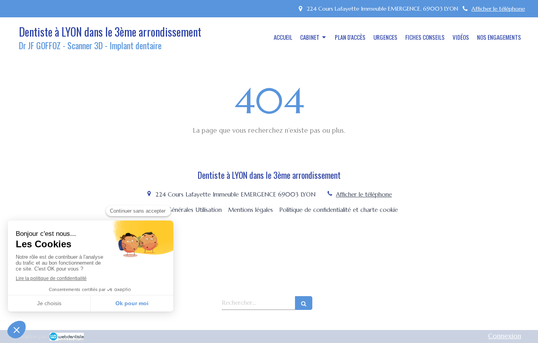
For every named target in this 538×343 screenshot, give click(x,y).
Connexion (504, 336)
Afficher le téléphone (498, 8)
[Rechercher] (303, 303)
